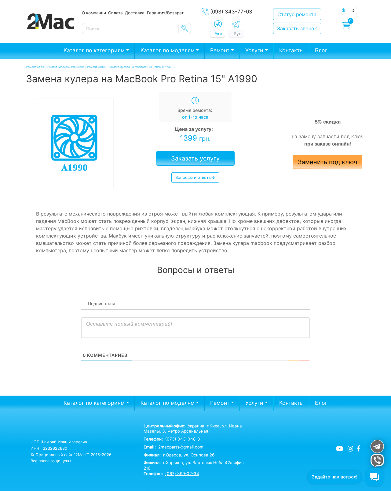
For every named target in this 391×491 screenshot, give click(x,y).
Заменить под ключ (327, 162)
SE (184, 28)
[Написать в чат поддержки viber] (377, 460)
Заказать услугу (195, 158)
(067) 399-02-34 (182, 473)
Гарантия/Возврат (165, 12)
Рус (237, 33)
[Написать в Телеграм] (236, 24)
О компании (94, 12)
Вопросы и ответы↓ (195, 177)
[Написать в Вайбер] (218, 24)
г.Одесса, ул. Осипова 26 (179, 454)
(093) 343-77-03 (231, 12)
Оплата (115, 12)
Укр (218, 33)
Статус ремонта (296, 14)
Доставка (134, 12)
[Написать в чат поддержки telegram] (377, 446)
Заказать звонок (297, 28)
